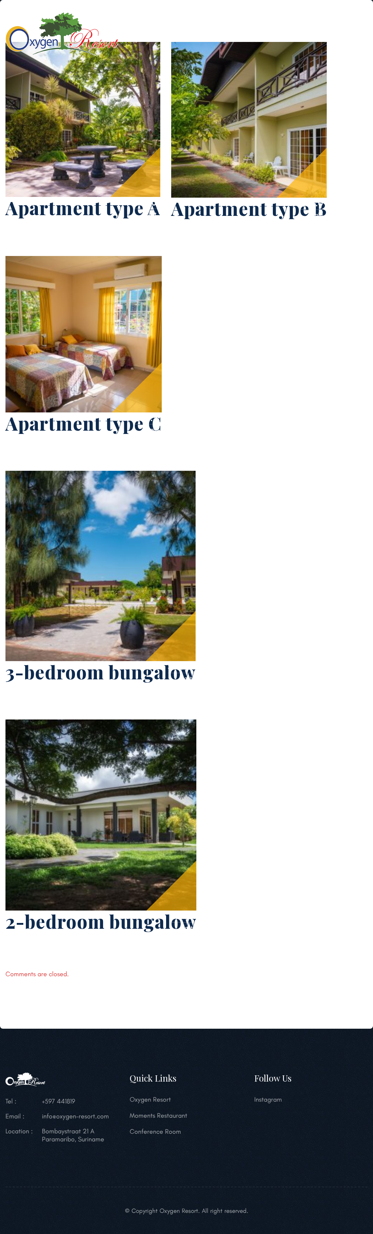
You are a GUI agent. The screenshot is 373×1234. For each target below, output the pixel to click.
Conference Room (155, 1132)
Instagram (268, 1099)
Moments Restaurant (158, 1115)
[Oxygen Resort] (61, 33)
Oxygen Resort (150, 1099)
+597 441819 (58, 1101)
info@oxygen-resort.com (75, 1116)
